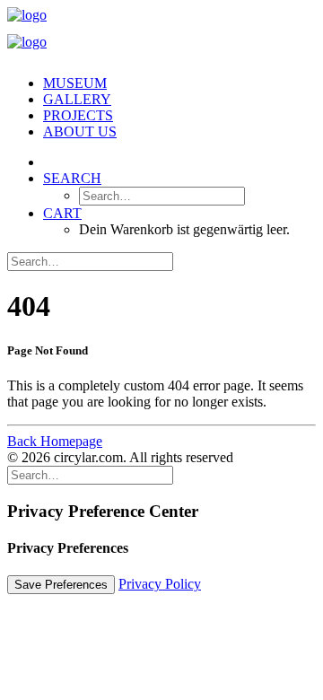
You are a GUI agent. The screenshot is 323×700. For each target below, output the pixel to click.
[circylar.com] (161, 34)
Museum (75, 83)
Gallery (77, 99)
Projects (78, 115)
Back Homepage (54, 441)
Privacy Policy (159, 583)
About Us (80, 131)
